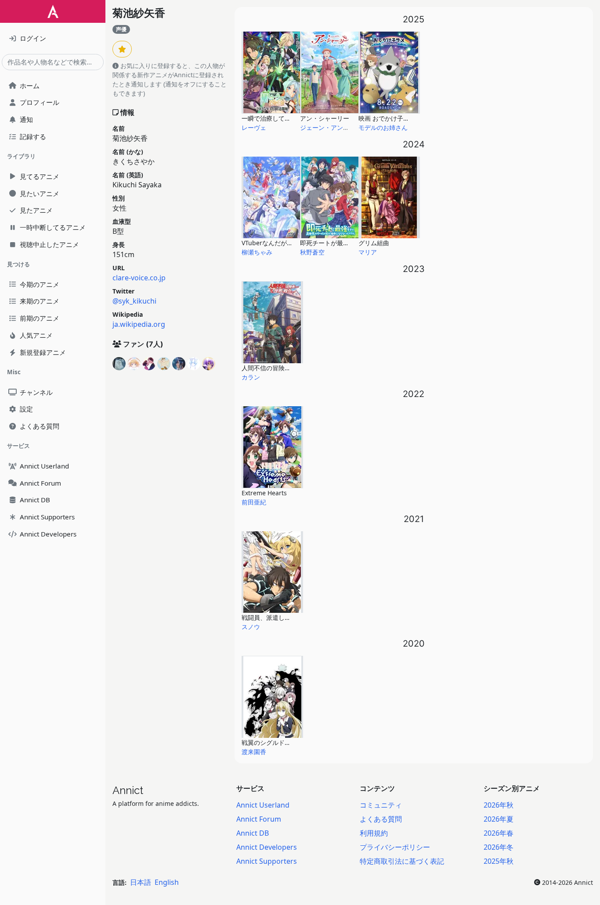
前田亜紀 (254, 502)
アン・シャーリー (324, 118)
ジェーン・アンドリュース (337, 127)
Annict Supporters (266, 861)
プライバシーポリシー (395, 847)
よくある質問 (381, 819)
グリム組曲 (373, 243)
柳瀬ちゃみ (257, 252)
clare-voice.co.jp (139, 278)
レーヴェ (254, 127)
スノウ (251, 626)
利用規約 (374, 833)
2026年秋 (498, 805)
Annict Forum (258, 819)
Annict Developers (266, 847)
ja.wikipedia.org (138, 324)
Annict (127, 790)
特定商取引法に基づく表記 (402, 861)
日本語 (140, 882)
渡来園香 (254, 752)
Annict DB (252, 833)
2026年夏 (498, 819)
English (167, 882)
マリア (367, 252)
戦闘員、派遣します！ (272, 617)
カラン (251, 377)
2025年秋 (498, 861)
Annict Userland (262, 805)
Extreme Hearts (264, 493)
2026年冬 (498, 847)
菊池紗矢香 (138, 13)
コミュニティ (381, 805)
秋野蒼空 (312, 252)
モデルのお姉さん (383, 127)
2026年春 (498, 833)
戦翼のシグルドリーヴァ (275, 742)
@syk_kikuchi (134, 301)
